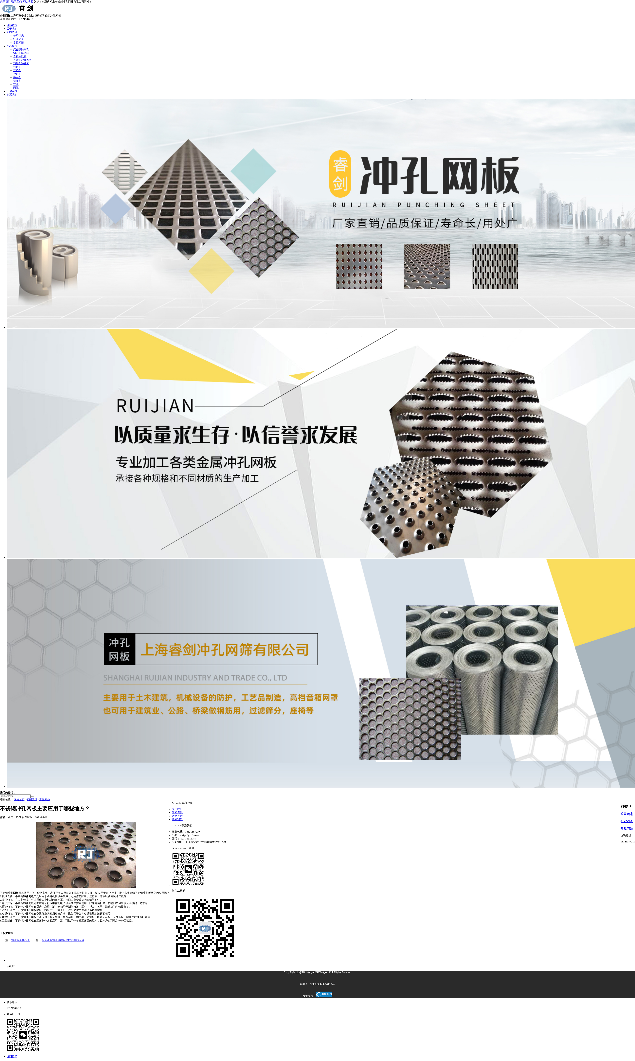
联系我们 (16, 1)
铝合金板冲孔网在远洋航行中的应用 (63, 940)
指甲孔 (17, 77)
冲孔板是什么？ (20, 940)
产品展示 (12, 46)
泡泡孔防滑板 (21, 53)
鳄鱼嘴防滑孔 (21, 49)
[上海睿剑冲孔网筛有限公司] (18, 12)
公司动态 (18, 35)
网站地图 (27, 1)
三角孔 (17, 70)
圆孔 (16, 87)
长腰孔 (17, 80)
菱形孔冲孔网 (21, 63)
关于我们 (5, 1)
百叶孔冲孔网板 (22, 60)
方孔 (16, 84)
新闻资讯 (12, 32)
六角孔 (17, 66)
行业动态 (18, 39)
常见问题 (18, 42)
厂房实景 (12, 91)
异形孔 (17, 73)
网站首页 (12, 25)
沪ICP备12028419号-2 (322, 984)
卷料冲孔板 (19, 56)
